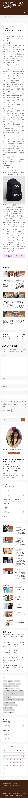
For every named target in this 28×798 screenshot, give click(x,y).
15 (20, 760)
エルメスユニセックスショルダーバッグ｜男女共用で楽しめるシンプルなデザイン (8, 323)
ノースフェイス (11, 683)
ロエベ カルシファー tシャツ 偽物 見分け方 (20, 607)
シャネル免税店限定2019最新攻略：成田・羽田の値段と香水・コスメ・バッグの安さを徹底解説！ (20, 543)
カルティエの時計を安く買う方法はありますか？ (13, 694)
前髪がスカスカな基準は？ (19, 623)
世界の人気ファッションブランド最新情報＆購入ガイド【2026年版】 (14, 5)
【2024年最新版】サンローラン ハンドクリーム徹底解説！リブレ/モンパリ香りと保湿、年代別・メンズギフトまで (8, 304)
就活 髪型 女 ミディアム (20, 614)
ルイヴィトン (15, 686)
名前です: (5, 449)
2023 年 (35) (6, 734)
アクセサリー (8, 486)
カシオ (18, 688)
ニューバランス (7, 697)
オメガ (5, 683)
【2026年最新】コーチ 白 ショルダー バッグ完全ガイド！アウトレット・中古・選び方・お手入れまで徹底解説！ (8, 283)
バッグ (10, 28)
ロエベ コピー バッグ (9, 464)
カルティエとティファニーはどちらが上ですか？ (13, 691)
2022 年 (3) (6, 738)
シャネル (18, 683)
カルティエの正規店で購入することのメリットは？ (13, 700)
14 (17, 760)
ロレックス (10, 681)
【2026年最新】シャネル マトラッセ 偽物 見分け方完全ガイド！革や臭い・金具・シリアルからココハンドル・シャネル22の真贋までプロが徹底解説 (20, 575)
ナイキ (5, 681)
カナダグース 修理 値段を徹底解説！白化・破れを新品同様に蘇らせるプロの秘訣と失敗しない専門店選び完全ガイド (20, 563)
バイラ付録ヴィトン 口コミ (9, 702)
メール (4, 386)
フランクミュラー (7, 686)
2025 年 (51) (6, 726)
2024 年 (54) (6, 730)
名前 (3, 379)
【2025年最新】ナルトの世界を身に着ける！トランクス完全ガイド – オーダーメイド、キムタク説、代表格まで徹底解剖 (19, 304)
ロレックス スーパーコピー (9, 710)
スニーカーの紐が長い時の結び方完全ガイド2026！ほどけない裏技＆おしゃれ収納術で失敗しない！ (20, 532)
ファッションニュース (11, 499)
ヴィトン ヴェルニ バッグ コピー (12, 468)
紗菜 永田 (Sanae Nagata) (17, 26)
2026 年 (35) (6, 722)
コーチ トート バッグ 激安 (10, 471)
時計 (6, 503)
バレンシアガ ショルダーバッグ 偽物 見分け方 (19, 590)
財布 (6, 512)
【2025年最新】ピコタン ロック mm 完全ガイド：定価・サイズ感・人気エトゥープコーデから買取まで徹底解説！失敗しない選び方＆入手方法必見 (19, 284)
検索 (23, 420)
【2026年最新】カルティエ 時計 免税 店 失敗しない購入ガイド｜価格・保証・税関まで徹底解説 (20, 553)
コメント (4, 356)
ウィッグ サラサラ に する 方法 (10, 705)
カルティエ (17, 681)
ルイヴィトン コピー (8, 707)
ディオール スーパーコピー (10, 466)
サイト (3, 394)
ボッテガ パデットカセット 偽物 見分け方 (19, 598)
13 (14, 760)
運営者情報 (5, 783)
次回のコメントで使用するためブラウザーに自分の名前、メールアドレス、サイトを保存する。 (13, 404)
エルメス (13, 688)
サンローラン (6, 688)
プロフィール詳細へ (14, 453)
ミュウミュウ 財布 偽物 (8, 712)
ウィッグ (6, 491)
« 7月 (4, 773)
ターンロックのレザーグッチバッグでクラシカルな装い (19, 321)
